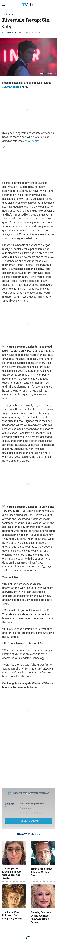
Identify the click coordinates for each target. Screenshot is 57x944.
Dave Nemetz (12, 33)
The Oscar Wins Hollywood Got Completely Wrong (12, 915)
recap (11, 87)
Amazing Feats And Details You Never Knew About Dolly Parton (41, 917)
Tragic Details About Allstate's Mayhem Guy (41, 872)
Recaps (12, 14)
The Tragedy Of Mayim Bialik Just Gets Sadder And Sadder (11, 873)
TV (3, 14)
